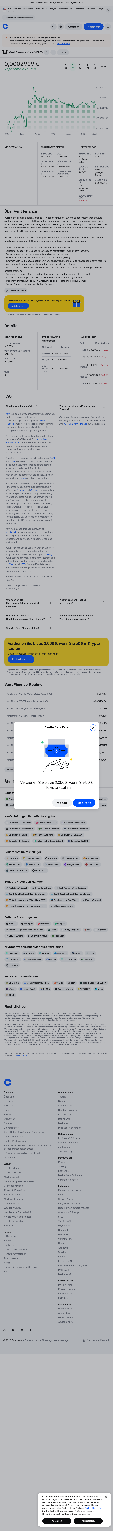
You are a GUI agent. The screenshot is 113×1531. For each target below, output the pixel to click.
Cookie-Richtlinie (93, 1508)
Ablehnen (57, 1521)
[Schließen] (105, 1496)
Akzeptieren (88, 1521)
